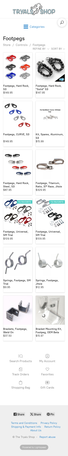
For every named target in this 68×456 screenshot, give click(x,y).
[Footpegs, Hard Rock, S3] (17, 67)
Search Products (20, 361)
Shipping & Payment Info (26, 426)
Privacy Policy (49, 423)
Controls (22, 45)
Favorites (47, 374)
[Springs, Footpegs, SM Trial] (17, 261)
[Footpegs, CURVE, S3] (17, 115)
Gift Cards (47, 387)
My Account (47, 361)
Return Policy (52, 426)
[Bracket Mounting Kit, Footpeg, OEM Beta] (50, 310)
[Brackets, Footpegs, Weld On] (17, 310)
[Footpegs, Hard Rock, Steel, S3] (17, 164)
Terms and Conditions (24, 423)
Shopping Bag (20, 387)
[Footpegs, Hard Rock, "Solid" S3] (50, 67)
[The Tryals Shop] (33, 9)
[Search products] (62, 22)
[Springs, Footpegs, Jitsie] (50, 261)
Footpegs (39, 45)
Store (7, 45)
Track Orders (20, 374)
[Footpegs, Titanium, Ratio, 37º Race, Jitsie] (50, 164)
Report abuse (47, 437)
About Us (35, 430)
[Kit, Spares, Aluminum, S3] (50, 115)
